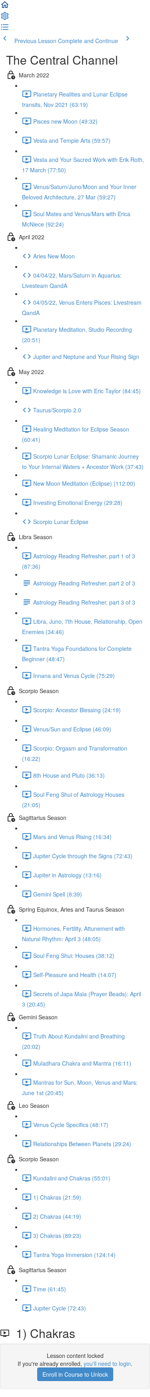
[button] (5, 7)
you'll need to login (107, 1363)
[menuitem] (5, 18)
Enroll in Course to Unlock (75, 1374)
